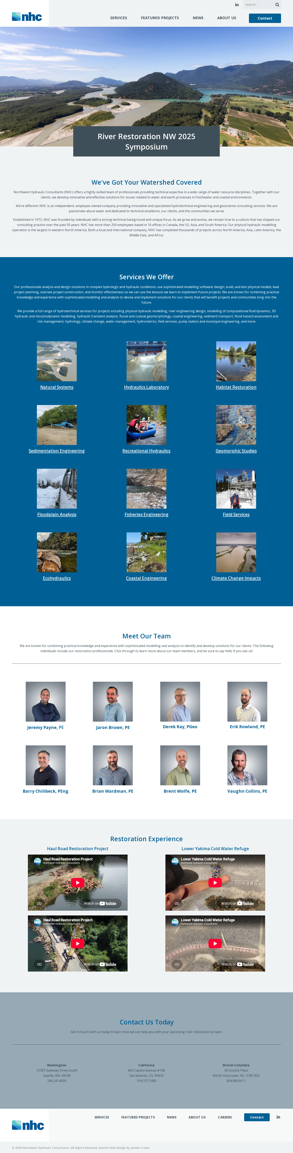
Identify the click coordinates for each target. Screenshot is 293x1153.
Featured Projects (160, 17)
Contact (265, 18)
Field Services (236, 514)
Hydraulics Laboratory (146, 387)
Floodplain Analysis (56, 514)
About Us (226, 17)
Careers (225, 1117)
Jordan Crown (140, 1148)
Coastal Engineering (146, 578)
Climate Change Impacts (236, 578)
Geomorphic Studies (236, 451)
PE (45, 727)
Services (118, 17)
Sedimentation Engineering (57, 451)
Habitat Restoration (236, 387)
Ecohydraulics (57, 578)
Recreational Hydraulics (146, 451)
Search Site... (276, 4)
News (198, 17)
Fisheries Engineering (146, 514)
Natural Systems (56, 387)
